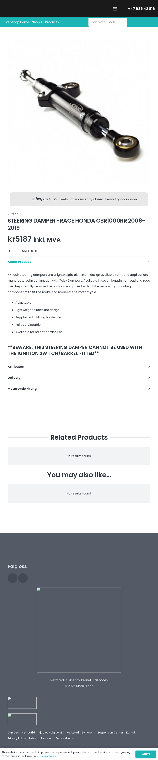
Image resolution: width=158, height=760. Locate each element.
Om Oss (13, 732)
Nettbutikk (28, 732)
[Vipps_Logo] (22, 719)
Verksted (73, 732)
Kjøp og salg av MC (51, 732)
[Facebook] (23, 578)
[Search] (123, 22)
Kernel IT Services (94, 680)
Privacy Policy (17, 738)
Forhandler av (65, 738)
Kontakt (131, 732)
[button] (115, 9)
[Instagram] (12, 578)
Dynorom (88, 732)
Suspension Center (110, 732)
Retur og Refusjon (41, 738)
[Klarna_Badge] (22, 703)
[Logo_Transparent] (27, 9)
